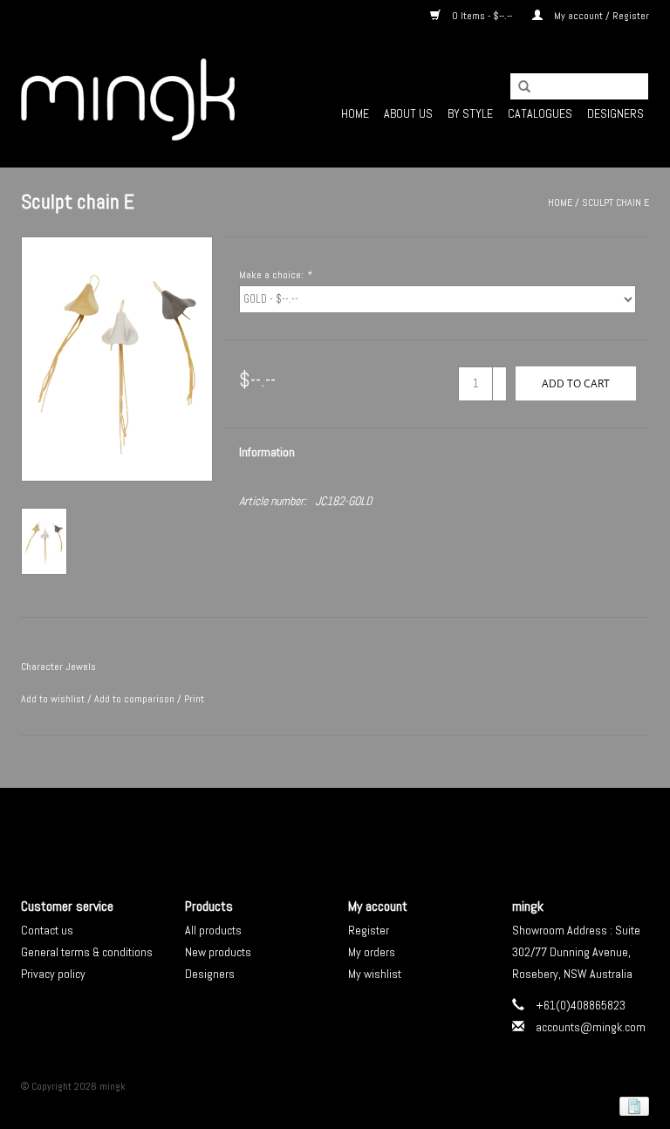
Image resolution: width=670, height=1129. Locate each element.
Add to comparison (135, 699)
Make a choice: (275, 275)
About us (408, 113)
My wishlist (374, 974)
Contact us (47, 930)
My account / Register (600, 16)
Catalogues (540, 113)
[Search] (518, 87)
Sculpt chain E (615, 202)
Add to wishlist (53, 699)
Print (194, 699)
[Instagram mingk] (365, 828)
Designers (615, 113)
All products (213, 930)
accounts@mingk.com (591, 1027)
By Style (470, 113)
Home (355, 113)
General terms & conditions (87, 952)
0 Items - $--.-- (482, 16)
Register (368, 930)
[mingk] (128, 99)
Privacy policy (53, 974)
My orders (371, 952)
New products (218, 952)
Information (267, 452)
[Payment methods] (631, 1105)
